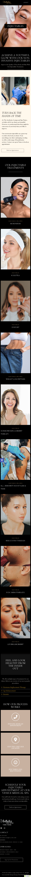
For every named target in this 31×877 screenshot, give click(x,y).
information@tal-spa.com (8, 837)
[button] (2, 460)
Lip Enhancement (15, 644)
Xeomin (6, 694)
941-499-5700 (3, 835)
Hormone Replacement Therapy (14, 687)
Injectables (12, 221)
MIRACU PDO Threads (15, 541)
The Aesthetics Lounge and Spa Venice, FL (14, 872)
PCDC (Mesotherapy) (15, 592)
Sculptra (15, 275)
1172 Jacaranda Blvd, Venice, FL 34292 (11, 842)
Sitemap (15, 874)
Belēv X (27, 874)
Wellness (20, 221)
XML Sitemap (10, 874)
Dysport (15, 327)
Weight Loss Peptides (15, 379)
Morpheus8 (15, 224)
